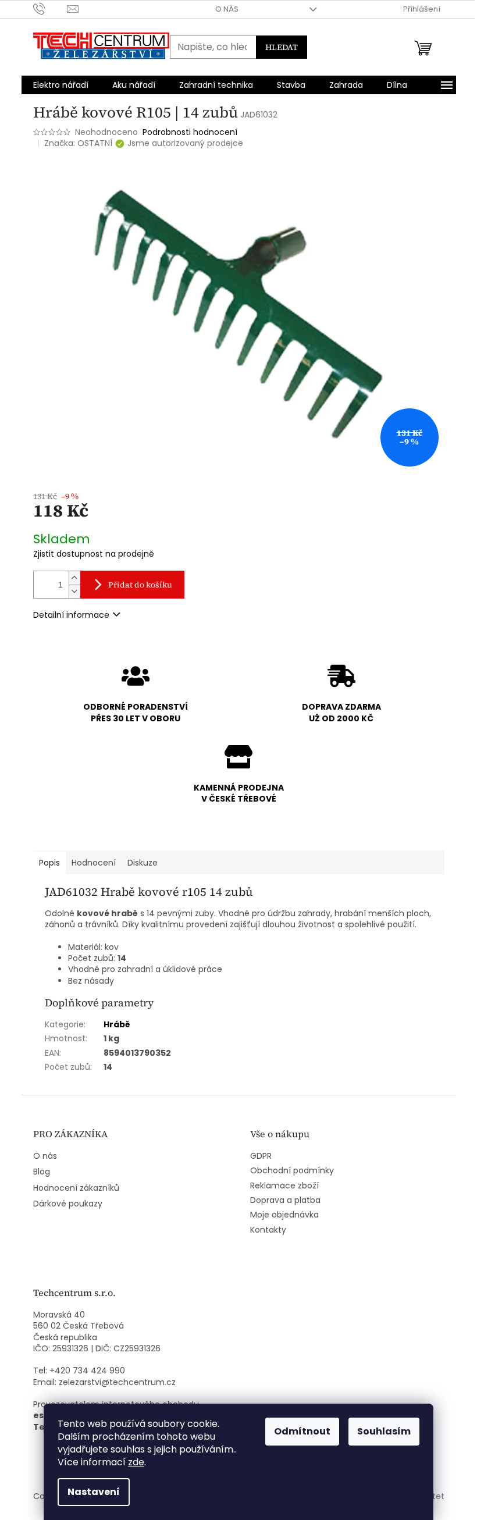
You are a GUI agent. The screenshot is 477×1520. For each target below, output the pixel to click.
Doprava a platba (285, 1200)
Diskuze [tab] (142, 862)
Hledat (281, 47)
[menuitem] (61, 85)
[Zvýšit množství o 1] (74, 578)
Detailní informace (71, 615)
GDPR (261, 1156)
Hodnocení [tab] (94, 862)
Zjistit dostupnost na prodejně (93, 554)
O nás (226, 9)
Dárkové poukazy (67, 1203)
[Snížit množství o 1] (74, 591)
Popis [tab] (49, 862)
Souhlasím (384, 1431)
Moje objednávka (284, 1214)
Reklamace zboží (284, 1185)
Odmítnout (302, 1431)
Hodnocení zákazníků (76, 1188)
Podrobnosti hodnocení (190, 132)
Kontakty (268, 1230)
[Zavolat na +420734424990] (50, 8)
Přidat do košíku (140, 584)
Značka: (78, 143)
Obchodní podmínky (292, 1170)
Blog (41, 1171)
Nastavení (93, 1491)
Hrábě (117, 1024)
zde (136, 1462)
